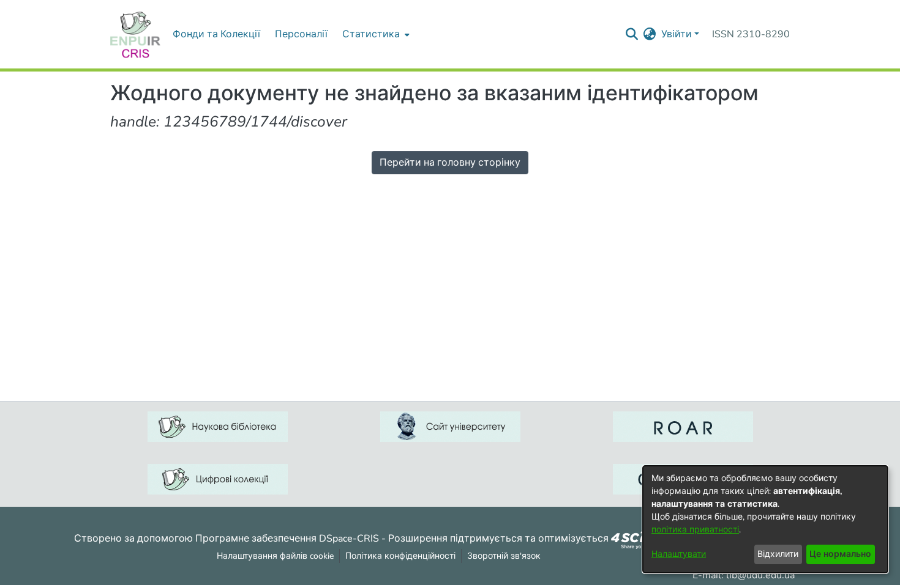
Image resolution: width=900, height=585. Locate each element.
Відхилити (777, 554)
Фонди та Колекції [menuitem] (216, 34)
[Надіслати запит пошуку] (632, 34)
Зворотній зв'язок (504, 556)
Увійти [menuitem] (676, 34)
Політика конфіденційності (400, 556)
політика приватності (695, 529)
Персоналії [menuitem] (301, 34)
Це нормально (840, 554)
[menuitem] (375, 34)
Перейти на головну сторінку (450, 162)
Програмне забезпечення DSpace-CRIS (287, 538)
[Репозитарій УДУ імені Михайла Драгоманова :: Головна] (135, 34)
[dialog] (765, 519)
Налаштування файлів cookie (275, 556)
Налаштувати (678, 554)
